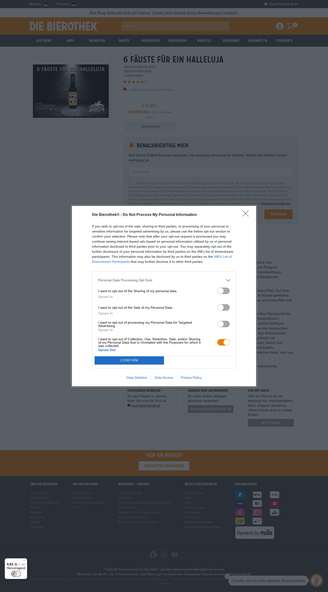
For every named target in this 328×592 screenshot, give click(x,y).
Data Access (164, 377)
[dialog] (164, 296)
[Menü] (24, 561)
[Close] (247, 215)
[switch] (223, 291)
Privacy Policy (191, 377)
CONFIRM (129, 360)
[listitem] (164, 280)
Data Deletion (137, 377)
